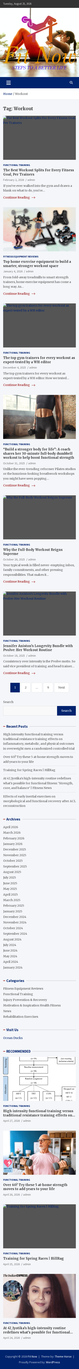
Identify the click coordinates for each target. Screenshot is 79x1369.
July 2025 (9, 877)
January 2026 (13, 844)
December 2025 (14, 849)
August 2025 (12, 872)
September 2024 (15, 934)
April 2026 (10, 827)
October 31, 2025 (14, 463)
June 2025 (10, 883)
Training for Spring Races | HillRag (29, 770)
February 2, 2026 (13, 180)
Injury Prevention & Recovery (25, 1000)
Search (8, 702)
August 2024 (12, 939)
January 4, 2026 (13, 271)
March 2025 (11, 900)
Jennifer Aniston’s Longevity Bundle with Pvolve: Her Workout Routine (38, 648)
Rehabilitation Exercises (20, 1017)
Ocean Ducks (13, 1038)
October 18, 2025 (14, 655)
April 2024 (10, 962)
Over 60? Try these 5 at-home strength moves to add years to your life (35, 1187)
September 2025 (15, 866)
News (7, 1011)
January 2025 (12, 911)
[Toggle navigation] (8, 82)
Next (61, 687)
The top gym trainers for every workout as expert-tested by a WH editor (39, 360)
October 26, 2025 (14, 559)
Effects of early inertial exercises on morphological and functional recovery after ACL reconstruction (39, 801)
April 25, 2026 (11, 1264)
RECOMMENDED (18, 1051)
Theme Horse (63, 1356)
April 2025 (10, 894)
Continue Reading (17, 197)
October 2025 (13, 861)
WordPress (53, 1362)
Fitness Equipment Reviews (20, 256)
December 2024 (14, 917)
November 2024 (15, 922)
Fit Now (32, 1356)
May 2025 (10, 889)
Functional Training (16, 165)
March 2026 (12, 833)
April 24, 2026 (11, 1338)
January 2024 (13, 967)
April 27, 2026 (11, 1121)
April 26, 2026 (11, 1194)
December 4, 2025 (14, 367)
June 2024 (10, 950)
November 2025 (14, 855)
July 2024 (9, 945)
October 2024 (13, 928)
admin (31, 180)
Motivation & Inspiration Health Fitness (32, 1005)
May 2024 (10, 956)
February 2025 (13, 905)
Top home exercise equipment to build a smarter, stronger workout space (37, 264)
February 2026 (13, 838)
